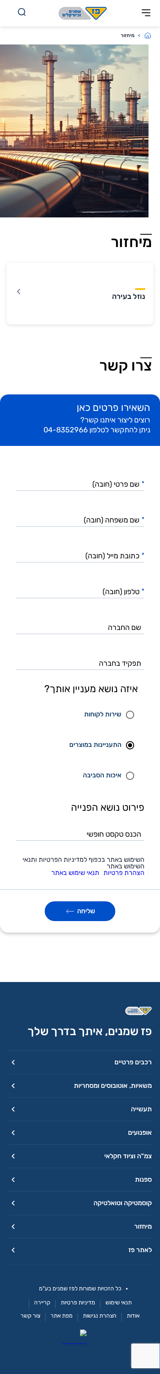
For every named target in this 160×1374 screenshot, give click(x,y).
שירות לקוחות (102, 714)
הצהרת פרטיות (123, 873)
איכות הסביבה (102, 775)
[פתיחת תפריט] (146, 13)
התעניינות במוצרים (95, 745)
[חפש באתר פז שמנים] (22, 13)
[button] (80, 1062)
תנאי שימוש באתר (75, 873)
